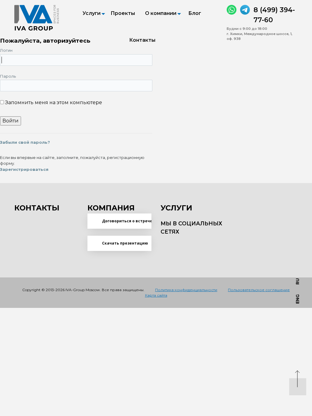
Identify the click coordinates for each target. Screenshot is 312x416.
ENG (297, 299)
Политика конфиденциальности (186, 289)
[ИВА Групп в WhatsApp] (231, 10)
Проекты (123, 13)
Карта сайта (156, 295)
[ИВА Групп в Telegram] (245, 10)
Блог (194, 13)
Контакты (142, 40)
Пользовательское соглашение (259, 289)
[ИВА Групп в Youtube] (191, 244)
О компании (160, 13)
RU (297, 281)
